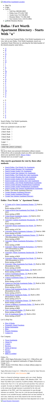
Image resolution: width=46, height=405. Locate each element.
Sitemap (8, 352)
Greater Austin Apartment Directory (17, 194)
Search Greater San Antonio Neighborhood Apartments (23, 188)
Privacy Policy (26, 155)
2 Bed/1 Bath (5, 132)
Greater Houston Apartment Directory (18, 192)
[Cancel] (2, 149)
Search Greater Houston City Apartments (19, 169)
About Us (8, 342)
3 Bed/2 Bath (5, 137)
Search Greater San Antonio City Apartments (20, 173)
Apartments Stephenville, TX (21, 252)
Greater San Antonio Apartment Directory (19, 196)
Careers (7, 344)
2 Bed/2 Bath (5, 134)
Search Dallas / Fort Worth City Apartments (20, 167)
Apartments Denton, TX (21, 204)
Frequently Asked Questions (14, 325)
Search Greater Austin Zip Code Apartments (20, 179)
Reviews (8, 346)
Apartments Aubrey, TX (18, 216)
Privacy (7, 350)
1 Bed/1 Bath (5, 129)
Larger (3, 142)
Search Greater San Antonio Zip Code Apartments (22, 181)
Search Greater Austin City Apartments (18, 171)
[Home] (13, 2)
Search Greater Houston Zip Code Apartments (20, 177)
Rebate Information (11, 327)
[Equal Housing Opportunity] (10, 401)
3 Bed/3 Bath (5, 139)
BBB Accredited (10, 353)
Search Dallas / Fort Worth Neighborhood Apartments (23, 183)
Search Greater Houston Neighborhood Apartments (22, 185)
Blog (6, 329)
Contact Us (9, 333)
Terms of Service (11, 348)
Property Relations (11, 331)
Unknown (4, 144)
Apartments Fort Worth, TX (21, 210)
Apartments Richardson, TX (21, 241)
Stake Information (21, 373)
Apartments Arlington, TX (20, 231)
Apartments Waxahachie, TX (21, 220)
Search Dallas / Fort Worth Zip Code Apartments (21, 175)
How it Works (10, 323)
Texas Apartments (11, 340)
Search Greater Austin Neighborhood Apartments (21, 186)
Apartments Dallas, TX (18, 270)
